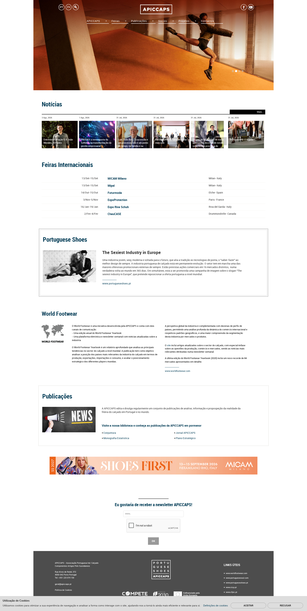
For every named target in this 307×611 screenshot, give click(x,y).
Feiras (116, 21)
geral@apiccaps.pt (63, 584)
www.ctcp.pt (231, 587)
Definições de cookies (215, 605)
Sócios (162, 21)
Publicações (139, 21)
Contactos (207, 21)
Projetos (184, 21)
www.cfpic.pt (231, 592)
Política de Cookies (63, 590)
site (169, 345)
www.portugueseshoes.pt (116, 283)
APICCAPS (93, 21)
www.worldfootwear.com (177, 371)
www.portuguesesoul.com (237, 578)
